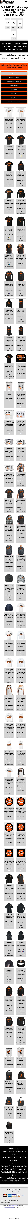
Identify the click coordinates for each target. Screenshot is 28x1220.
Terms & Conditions (5, 1200)
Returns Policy (14, 1200)
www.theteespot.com (9, 1207)
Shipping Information (5, 1202)
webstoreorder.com (13, 1205)
